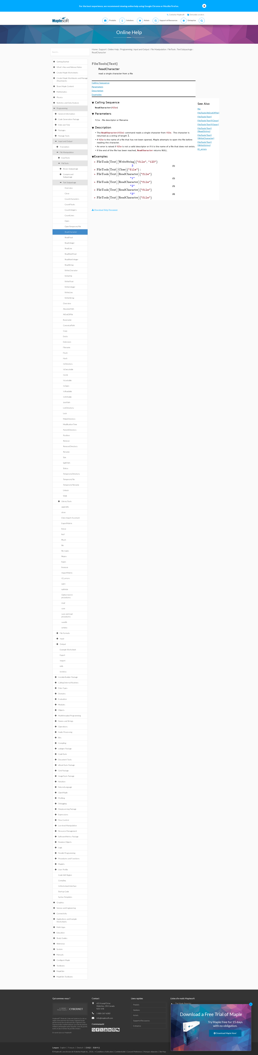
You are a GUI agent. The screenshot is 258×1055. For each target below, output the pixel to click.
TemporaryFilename (71, 485)
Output (63, 644)
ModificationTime (70, 424)
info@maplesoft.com (104, 1018)
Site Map (162, 1052)
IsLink (65, 375)
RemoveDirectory (70, 446)
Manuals (60, 954)
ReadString (69, 265)
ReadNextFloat (71, 254)
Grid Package (63, 770)
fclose (63, 529)
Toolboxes (61, 965)
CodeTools (62, 754)
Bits (59, 737)
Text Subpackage (69, 182)
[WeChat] (118, 1030)
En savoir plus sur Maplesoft (61, 1033)
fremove (64, 567)
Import (62, 660)
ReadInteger (70, 243)
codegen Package (65, 748)
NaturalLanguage (65, 787)
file (62, 545)
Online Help (113, 49)
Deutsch (80, 1048)
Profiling (61, 798)
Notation (61, 781)
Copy (65, 331)
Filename (66, 347)
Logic (60, 847)
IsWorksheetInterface (67, 886)
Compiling (62, 743)
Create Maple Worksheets (67, 72)
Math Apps (61, 927)
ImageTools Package (66, 776)
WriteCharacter (71, 270)
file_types (65, 551)
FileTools (65, 163)
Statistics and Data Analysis (68, 103)
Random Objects (65, 842)
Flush (65, 353)
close (63, 512)
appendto (65, 507)
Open (67, 221)
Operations (63, 726)
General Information (66, 114)
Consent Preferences (134, 1052)
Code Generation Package (68, 119)
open (63, 584)
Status (65, 468)
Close (67, 193)
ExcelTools (65, 158)
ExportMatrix (66, 523)
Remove (66, 441)
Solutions (136, 1010)
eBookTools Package (66, 765)
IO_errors (65, 578)
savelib (64, 622)
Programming (62, 108)
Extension (67, 342)
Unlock (66, 490)
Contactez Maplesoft (176, 15)
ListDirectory (68, 408)
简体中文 (96, 1048)
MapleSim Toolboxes (65, 976)
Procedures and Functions (69, 858)
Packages (62, 130)
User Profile (63, 869)
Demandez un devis (197, 15)
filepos (64, 556)
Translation (64, 147)
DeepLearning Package (67, 809)
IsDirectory (68, 364)
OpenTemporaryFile (73, 226)
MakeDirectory (69, 419)
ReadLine (68, 248)
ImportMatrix (66, 573)
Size (64, 457)
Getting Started (63, 61)
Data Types (62, 688)
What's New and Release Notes (69, 67)
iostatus (63, 671)
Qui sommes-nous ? (61, 998)
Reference (61, 944)
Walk (65, 496)
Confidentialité (120, 1052)
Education (61, 933)
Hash (65, 358)
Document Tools (65, 759)
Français (71, 1048)
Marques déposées (151, 1052)
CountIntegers (71, 210)
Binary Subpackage (70, 169)
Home (95, 49)
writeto (64, 627)
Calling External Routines (68, 682)
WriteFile (68, 276)
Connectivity (62, 913)
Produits (136, 1005)
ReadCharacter (71, 232)
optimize (64, 589)
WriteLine (69, 292)
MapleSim (60, 971)
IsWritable (67, 397)
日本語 (88, 1048)
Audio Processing (65, 732)
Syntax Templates (65, 897)
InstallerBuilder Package (68, 677)
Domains (62, 693)
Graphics (60, 902)
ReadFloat (69, 237)
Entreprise (137, 1026)
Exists (65, 336)
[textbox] (128, 135)
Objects (61, 710)
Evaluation (62, 699)
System (59, 949)
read (63, 603)
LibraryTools (66, 501)
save (63, 608)
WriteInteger (70, 287)
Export (62, 655)
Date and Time (64, 125)
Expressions (63, 814)
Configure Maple (63, 960)
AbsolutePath (68, 309)
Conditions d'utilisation (104, 1052)
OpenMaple (63, 792)
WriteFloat (69, 281)
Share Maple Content (65, 86)
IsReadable (67, 391)
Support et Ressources (141, 1021)
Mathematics (62, 92)
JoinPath (66, 402)
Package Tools (63, 136)
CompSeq (62, 880)
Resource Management (67, 831)
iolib (61, 666)
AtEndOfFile (68, 314)
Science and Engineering (66, 908)
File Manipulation (67, 152)
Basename (67, 320)
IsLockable (67, 380)
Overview (69, 188)
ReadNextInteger (71, 259)
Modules (61, 704)
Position (66, 435)
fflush (63, 540)
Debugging (62, 803)
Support (103, 49)
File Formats (65, 633)
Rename (66, 452)
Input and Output (65, 141)
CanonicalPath (69, 325)
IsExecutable (68, 369)
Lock (65, 413)
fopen (63, 562)
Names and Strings (65, 721)
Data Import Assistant (70, 518)
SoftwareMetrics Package (68, 836)
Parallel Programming (66, 853)
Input (62, 638)
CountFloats (70, 204)
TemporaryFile (69, 479)
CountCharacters (72, 199)
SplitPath (66, 463)
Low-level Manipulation (67, 825)
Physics (60, 97)
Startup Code (63, 891)
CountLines (69, 215)
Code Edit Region (65, 875)
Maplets (61, 864)
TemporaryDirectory (71, 474)
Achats (135, 1015)
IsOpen (66, 386)
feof (62, 534)
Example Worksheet (68, 649)
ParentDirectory (69, 430)
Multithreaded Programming (69, 715)
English (63, 1048)
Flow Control (63, 820)
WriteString (69, 298)
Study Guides (62, 938)
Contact (95, 998)
